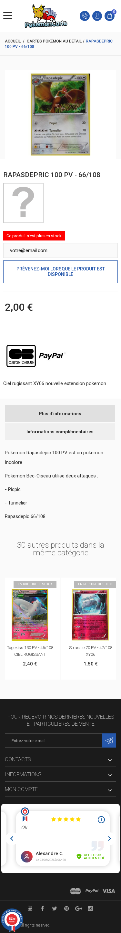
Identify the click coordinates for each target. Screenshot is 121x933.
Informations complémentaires (60, 431)
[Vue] (37, 584)
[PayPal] (92, 891)
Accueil (13, 41)
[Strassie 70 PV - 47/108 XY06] (90, 615)
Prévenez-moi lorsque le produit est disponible (60, 271)
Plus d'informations (60, 413)
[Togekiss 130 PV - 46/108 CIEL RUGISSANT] (29, 615)
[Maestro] (75, 891)
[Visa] (108, 891)
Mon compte (21, 789)
